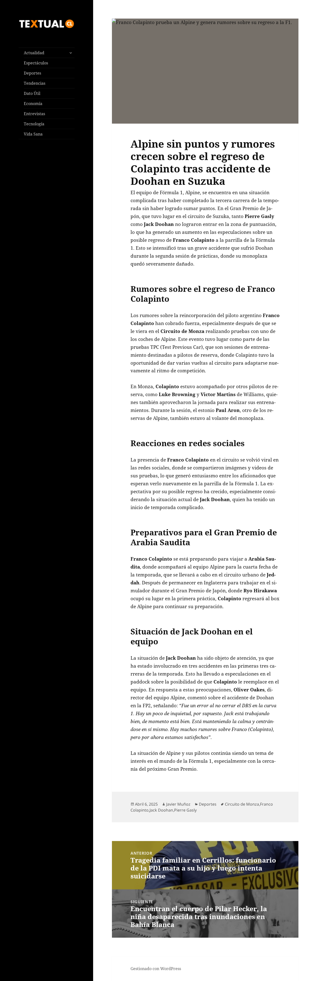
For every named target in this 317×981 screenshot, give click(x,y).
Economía (33, 103)
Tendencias (34, 83)
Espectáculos (36, 63)
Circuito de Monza (242, 804)
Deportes (32, 73)
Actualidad (34, 52)
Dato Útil (32, 93)
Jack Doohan (161, 810)
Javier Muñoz (178, 804)
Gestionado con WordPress (156, 968)
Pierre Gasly (185, 810)
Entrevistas (34, 113)
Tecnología (34, 124)
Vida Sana (33, 134)
